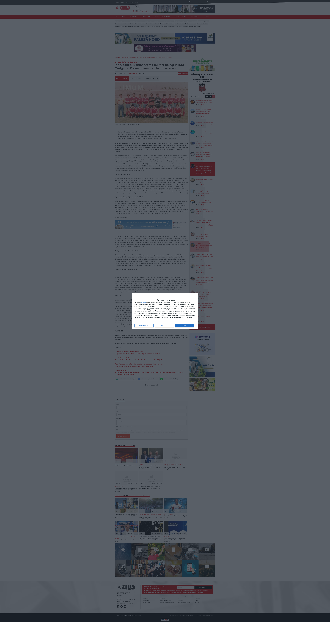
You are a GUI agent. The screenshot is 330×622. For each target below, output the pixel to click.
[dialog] (165, 311)
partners (143, 302)
